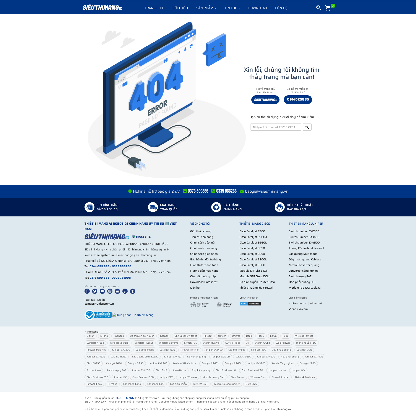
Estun (273, 336)
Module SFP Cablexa (184, 363)
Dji (247, 343)
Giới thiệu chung (200, 231)
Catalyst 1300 (304, 350)
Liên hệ (281, 8)
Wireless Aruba (95, 343)
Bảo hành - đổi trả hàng (205, 259)
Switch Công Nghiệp (282, 363)
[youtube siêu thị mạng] (103, 291)
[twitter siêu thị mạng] (95, 291)
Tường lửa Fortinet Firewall (306, 248)
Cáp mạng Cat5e (132, 384)
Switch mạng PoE (300, 276)
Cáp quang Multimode (303, 254)
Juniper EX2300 (121, 350)
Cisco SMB (161, 370)
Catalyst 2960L (233, 363)
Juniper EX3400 (214, 350)
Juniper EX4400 (314, 357)
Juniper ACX (298, 370)
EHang (104, 336)
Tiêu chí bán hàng (201, 237)
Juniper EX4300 (221, 357)
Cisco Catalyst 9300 (252, 265)
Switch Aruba (262, 343)
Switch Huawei (211, 343)
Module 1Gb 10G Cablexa (304, 287)
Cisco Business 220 (252, 370)
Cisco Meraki (238, 377)
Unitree (236, 336)
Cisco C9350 (93, 363)
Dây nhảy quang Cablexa (305, 259)
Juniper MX (120, 377)
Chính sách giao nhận (204, 254)
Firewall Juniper (280, 377)
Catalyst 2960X (210, 363)
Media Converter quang (304, 265)
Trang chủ (154, 8)
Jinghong (119, 336)
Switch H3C (190, 343)
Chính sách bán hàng (203, 248)
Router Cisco (94, 370)
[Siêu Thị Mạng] (102, 7)
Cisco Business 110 (226, 370)
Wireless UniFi (200, 384)
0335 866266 (121, 266)
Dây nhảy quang (281, 350)
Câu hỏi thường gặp (203, 276)
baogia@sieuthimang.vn (266, 191)
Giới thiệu (179, 8)
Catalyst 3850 (135, 363)
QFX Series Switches (185, 336)
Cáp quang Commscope (145, 357)
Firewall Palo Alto (96, 350)
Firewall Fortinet (190, 350)
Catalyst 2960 (307, 363)
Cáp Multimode (236, 350)
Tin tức (231, 8)
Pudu (286, 336)
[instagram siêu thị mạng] (110, 291)
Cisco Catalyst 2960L (253, 242)
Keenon (164, 336)
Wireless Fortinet (303, 336)
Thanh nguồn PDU (306, 343)
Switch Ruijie (232, 343)
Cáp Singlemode (145, 350)
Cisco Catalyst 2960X (253, 237)
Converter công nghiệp (303, 270)
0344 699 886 (99, 266)
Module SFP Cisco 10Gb (254, 276)
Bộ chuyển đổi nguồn (142, 336)
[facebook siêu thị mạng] (87, 291)
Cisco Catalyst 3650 (252, 248)
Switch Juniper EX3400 (304, 237)
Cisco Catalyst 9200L (253, 259)
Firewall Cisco (94, 384)
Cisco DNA (251, 384)
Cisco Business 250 (97, 377)
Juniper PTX (166, 377)
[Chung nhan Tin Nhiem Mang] (133, 314)
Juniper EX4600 (266, 357)
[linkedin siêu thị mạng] (118, 291)
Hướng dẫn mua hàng (204, 270)
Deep (249, 336)
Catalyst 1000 (167, 350)
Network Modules (305, 377)
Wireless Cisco (258, 377)
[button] (318, 8)
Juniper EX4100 (172, 357)
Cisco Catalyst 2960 (252, 231)
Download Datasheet (204, 282)
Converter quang (196, 357)
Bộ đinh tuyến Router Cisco (257, 282)
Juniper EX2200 (158, 363)
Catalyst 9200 (118, 357)
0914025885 (298, 99)
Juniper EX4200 (141, 370)
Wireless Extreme (168, 343)
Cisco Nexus (179, 370)
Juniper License (277, 370)
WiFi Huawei (283, 343)
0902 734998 (121, 277)
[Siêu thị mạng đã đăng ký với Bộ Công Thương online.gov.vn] (98, 314)
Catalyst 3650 (114, 363)
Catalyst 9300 (243, 357)
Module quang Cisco (214, 377)
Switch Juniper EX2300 (304, 231)
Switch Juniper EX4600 (304, 242)
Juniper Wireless (188, 377)
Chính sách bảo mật (202, 242)
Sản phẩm (205, 8)
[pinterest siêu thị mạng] (125, 291)
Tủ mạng (112, 384)
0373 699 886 (99, 277)
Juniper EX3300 (256, 363)
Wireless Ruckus (144, 343)
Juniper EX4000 (96, 357)
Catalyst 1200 (258, 350)
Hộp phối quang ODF (302, 282)
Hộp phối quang (290, 357)
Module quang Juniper (227, 384)
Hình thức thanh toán (204, 265)
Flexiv (261, 336)
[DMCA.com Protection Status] (250, 303)
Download (257, 8)
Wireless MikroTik (119, 343)
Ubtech (222, 336)
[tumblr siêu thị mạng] (133, 291)
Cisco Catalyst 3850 (252, 254)
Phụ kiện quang (201, 370)
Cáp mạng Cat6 (155, 384)
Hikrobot (207, 336)
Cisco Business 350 (143, 377)
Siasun (90, 336)
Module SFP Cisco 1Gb (253, 270)
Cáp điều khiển (178, 384)
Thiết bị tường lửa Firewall (256, 287)
